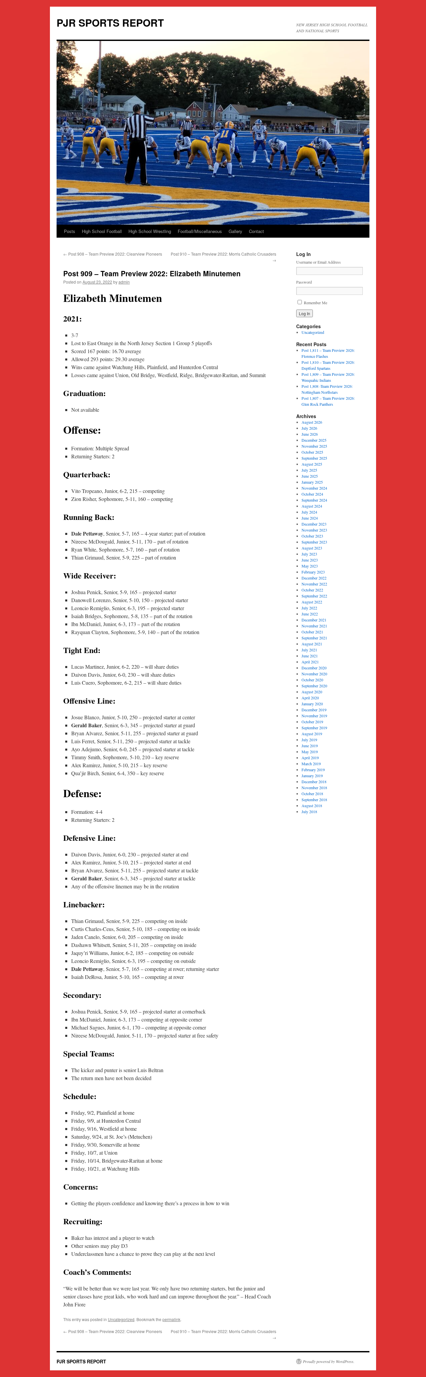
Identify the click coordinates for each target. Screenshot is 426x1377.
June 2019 (310, 745)
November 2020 (314, 673)
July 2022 (309, 607)
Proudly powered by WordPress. (328, 1361)
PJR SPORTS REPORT (110, 22)
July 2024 (309, 512)
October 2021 (312, 631)
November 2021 (314, 625)
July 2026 (309, 428)
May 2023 (310, 566)
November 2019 (314, 715)
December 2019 (314, 709)
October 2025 (312, 452)
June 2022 (310, 613)
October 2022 (312, 589)
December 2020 (314, 667)
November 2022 (314, 583)
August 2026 (312, 422)
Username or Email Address (318, 262)
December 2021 (314, 619)
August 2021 (312, 643)
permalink (171, 1319)
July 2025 (309, 470)
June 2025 (310, 476)
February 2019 (313, 769)
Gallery (235, 231)
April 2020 (310, 697)
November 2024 (314, 488)
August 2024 (312, 506)
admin (124, 282)
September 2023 (314, 542)
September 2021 (314, 637)
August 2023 (312, 548)
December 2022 (314, 577)
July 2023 (309, 554)
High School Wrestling (149, 231)
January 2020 (312, 703)
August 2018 (312, 805)
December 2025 (314, 440)
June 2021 (310, 655)
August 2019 (312, 733)
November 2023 (314, 530)
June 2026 (310, 434)
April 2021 (310, 661)
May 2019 (310, 751)
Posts (69, 231)
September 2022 (314, 595)
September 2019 (314, 727)
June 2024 (310, 518)
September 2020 (314, 685)
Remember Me (315, 302)
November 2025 (314, 446)
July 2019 (309, 739)
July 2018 (309, 811)
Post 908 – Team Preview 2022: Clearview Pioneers (112, 254)
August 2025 (312, 464)
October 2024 (312, 494)
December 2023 (314, 524)
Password (304, 282)
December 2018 (314, 781)
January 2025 (312, 482)
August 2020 (312, 691)
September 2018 (314, 799)
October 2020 (312, 679)
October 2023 (312, 536)
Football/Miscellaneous (200, 231)
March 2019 (311, 763)
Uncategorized (121, 1319)
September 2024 (314, 500)
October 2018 (312, 793)
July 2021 (309, 649)
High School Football (102, 231)
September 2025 (314, 458)
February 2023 (313, 571)
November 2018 (314, 787)
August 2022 (312, 601)
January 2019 (312, 775)
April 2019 (310, 757)
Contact (256, 231)
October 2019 (312, 721)
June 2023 (310, 560)
